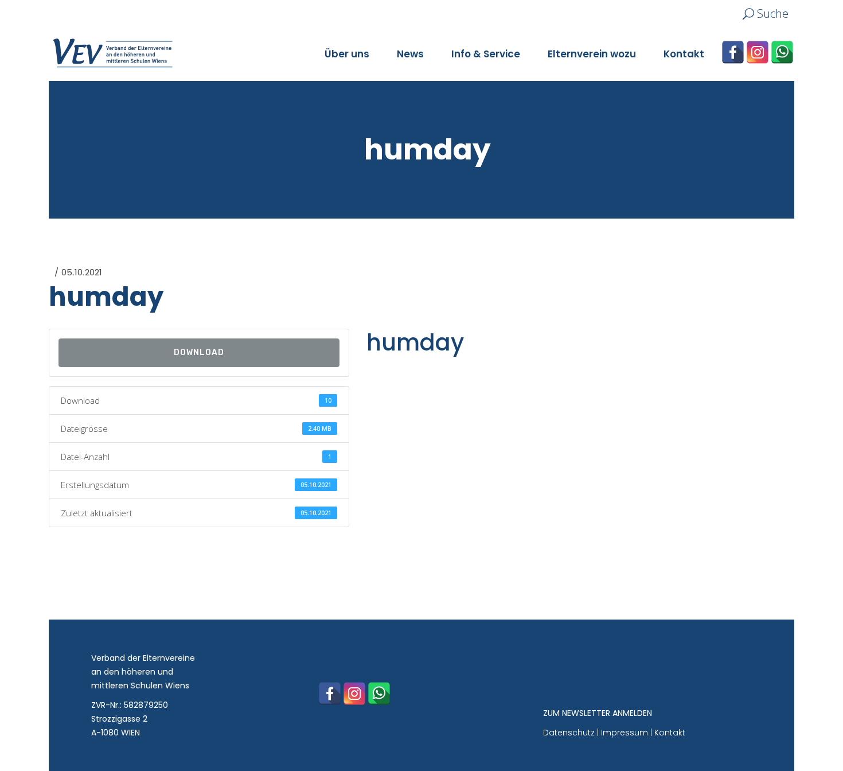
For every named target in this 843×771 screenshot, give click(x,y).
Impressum (624, 732)
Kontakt (669, 732)
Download (199, 352)
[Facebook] (732, 52)
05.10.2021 (81, 272)
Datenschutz (569, 732)
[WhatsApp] (782, 52)
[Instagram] (757, 52)
